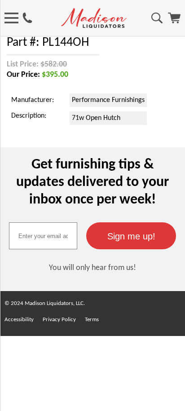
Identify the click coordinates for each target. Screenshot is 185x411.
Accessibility (19, 320)
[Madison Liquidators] (94, 26)
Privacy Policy (59, 320)
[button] (131, 235)
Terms (92, 320)
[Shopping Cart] (174, 21)
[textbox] (43, 235)
